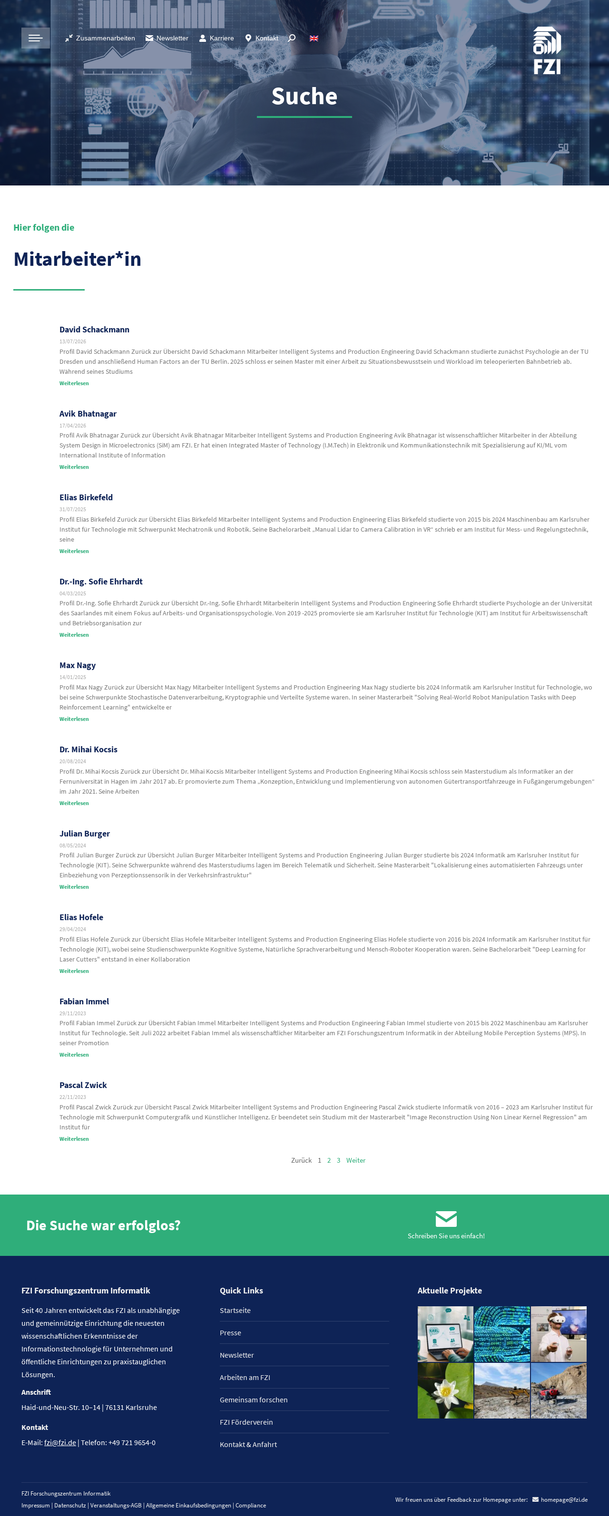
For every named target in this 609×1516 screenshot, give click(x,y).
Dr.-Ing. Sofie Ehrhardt (101, 581)
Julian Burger (84, 833)
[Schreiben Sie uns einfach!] (446, 1219)
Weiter (355, 1160)
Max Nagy (77, 665)
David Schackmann (94, 329)
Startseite (235, 1310)
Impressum (35, 1505)
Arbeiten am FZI (245, 1377)
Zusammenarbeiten (105, 38)
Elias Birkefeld (86, 497)
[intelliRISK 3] (559, 1391)
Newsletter (172, 38)
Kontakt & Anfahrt (248, 1444)
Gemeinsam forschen (254, 1399)
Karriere (222, 38)
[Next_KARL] (446, 1334)
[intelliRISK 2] (502, 1391)
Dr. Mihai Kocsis (88, 749)
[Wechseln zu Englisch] (315, 38)
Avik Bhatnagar (88, 413)
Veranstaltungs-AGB (116, 1505)
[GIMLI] (502, 1334)
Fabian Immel (84, 1001)
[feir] (559, 1334)
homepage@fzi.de (564, 1500)
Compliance (251, 1505)
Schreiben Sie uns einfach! (446, 1235)
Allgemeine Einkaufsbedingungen (188, 1505)
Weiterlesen (74, 383)
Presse (230, 1332)
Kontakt (266, 38)
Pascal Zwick (83, 1084)
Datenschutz (70, 1505)
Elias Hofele (81, 917)
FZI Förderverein (246, 1422)
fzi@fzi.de (60, 1442)
